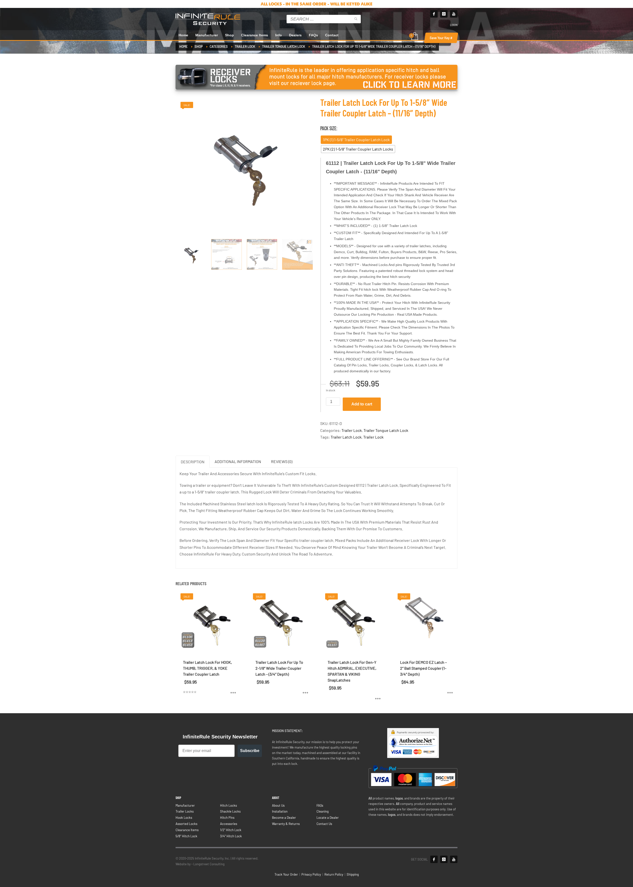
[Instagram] (444, 14)
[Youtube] (453, 14)
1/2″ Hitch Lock (230, 830)
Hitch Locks (228, 805)
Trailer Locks (185, 811)
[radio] (356, 139)
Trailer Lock (351, 430)
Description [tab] (192, 461)
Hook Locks (184, 818)
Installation (280, 811)
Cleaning (322, 811)
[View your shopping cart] (414, 37)
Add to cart (361, 404)
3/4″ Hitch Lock (231, 836)
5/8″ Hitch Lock (186, 836)
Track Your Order (286, 874)
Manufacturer (185, 805)
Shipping (353, 874)
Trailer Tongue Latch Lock (385, 430)
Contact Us (324, 824)
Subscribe (249, 751)
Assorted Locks (186, 824)
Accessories (228, 824)
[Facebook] (434, 14)
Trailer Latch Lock (346, 437)
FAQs (319, 805)
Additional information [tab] (238, 461)
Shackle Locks (230, 811)
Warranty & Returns (286, 824)
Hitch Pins (227, 818)
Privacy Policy (311, 874)
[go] (355, 19)
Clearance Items (187, 830)
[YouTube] (453, 859)
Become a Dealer (284, 818)
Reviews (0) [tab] (281, 461)
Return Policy (333, 874)
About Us (278, 805)
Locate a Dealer (327, 818)
